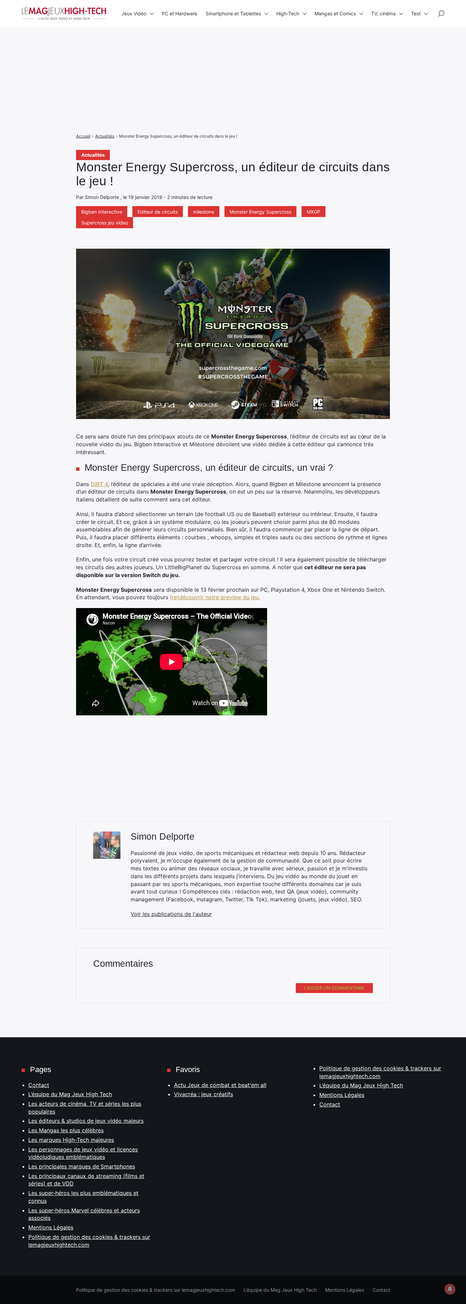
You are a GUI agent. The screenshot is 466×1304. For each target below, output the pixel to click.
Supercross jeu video (104, 223)
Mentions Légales (50, 1227)
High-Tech (287, 13)
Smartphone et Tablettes (233, 13)
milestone (203, 212)
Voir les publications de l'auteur (171, 914)
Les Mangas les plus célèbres (66, 1130)
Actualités (93, 155)
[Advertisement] (204, 47)
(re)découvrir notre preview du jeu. (215, 597)
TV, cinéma (383, 13)
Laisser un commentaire (334, 988)
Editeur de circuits (157, 212)
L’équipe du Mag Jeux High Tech (70, 1094)
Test (416, 13)
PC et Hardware (179, 13)
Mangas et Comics (335, 13)
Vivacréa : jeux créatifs (203, 1094)
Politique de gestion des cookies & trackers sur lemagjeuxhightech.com (155, 1290)
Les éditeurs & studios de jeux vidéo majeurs (86, 1120)
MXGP (313, 212)
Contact (38, 1085)
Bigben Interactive (101, 212)
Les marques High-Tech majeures (71, 1139)
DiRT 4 (99, 484)
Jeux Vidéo (133, 13)
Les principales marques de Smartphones (81, 1166)
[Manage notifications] (450, 1289)
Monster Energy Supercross (260, 212)
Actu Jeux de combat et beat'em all (220, 1085)
